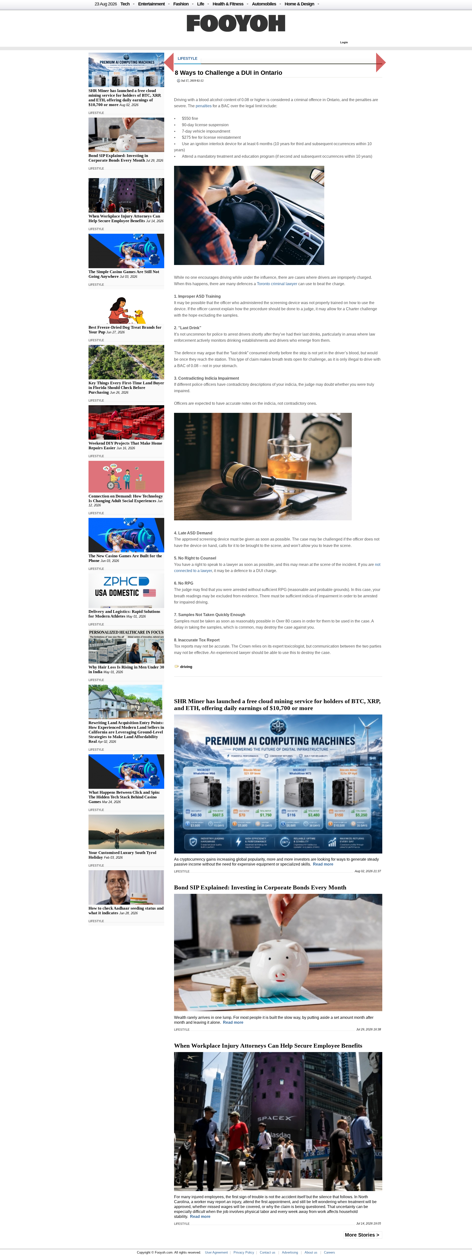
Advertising (290, 1252)
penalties (204, 106)
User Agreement (216, 1252)
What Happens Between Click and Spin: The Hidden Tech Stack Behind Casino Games (124, 797)
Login (344, 42)
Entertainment (151, 3)
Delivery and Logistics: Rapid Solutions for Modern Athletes (124, 614)
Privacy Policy (244, 1252)
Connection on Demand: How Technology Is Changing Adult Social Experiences (125, 498)
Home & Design (299, 3)
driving (186, 667)
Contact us (267, 1252)
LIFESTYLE (96, 113)
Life (200, 3)
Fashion (181, 3)
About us (311, 1252)
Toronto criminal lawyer (277, 284)
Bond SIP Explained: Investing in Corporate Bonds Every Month (118, 158)
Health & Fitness (228, 3)
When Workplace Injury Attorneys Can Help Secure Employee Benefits (124, 218)
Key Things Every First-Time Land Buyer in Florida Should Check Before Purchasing (126, 388)
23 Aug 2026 (106, 3)
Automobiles (264, 3)
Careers (329, 1252)
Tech (125, 3)
